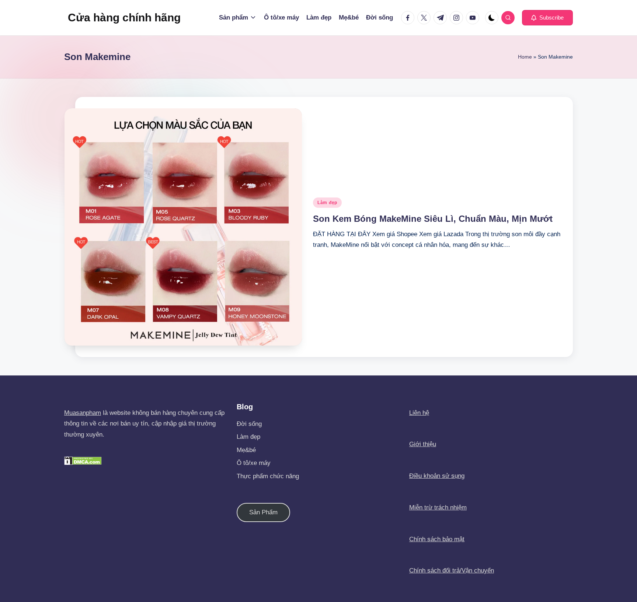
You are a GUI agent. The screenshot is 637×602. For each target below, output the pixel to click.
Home (525, 57)
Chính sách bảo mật (436, 539)
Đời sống (249, 423)
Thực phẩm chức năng (268, 476)
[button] (547, 17)
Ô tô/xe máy (254, 462)
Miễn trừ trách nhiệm (438, 507)
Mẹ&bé (246, 450)
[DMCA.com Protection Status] (83, 460)
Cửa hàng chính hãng (124, 17)
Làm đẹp (327, 202)
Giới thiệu (422, 444)
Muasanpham (82, 412)
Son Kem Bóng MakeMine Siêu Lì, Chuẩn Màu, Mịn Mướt (433, 219)
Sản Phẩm (263, 512)
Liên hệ (419, 412)
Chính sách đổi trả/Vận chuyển (451, 570)
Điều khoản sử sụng (436, 475)
